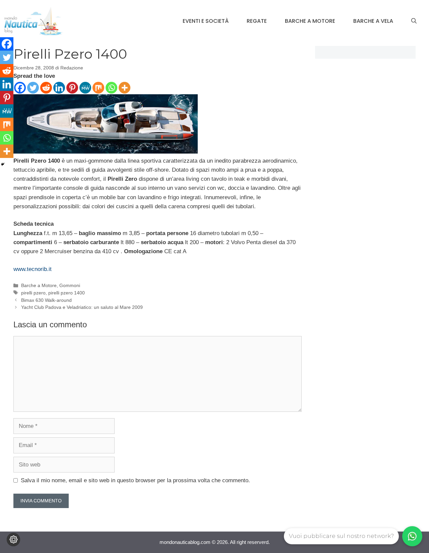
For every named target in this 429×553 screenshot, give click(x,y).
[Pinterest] (72, 88)
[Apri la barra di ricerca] (414, 21)
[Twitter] (33, 88)
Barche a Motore (310, 21)
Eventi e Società (206, 21)
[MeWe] (85, 88)
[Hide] (2, 164)
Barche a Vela (373, 21)
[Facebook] (20, 88)
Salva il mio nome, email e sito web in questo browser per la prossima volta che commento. (135, 480)
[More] (124, 88)
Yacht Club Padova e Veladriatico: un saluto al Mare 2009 (82, 307)
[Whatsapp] (111, 88)
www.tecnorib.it (32, 269)
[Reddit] (46, 88)
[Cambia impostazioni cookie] (13, 539)
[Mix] (98, 88)
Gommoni (69, 285)
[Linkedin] (59, 88)
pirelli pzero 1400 (66, 292)
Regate (257, 21)
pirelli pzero (33, 292)
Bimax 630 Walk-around (46, 300)
